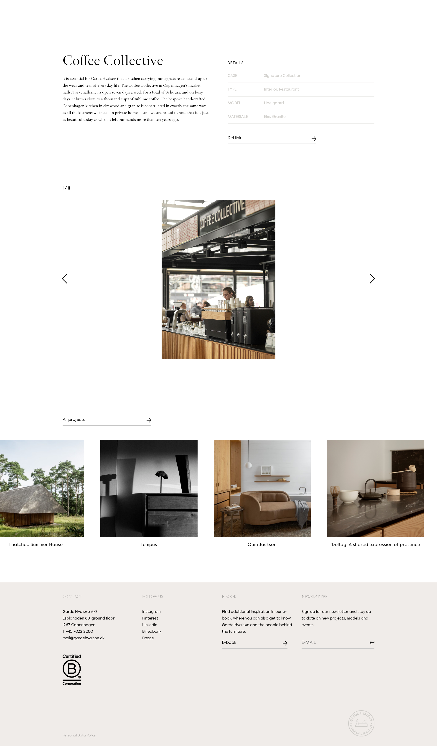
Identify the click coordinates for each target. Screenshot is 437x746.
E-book (229, 642)
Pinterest (150, 618)
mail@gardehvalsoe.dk (83, 638)
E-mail (305, 639)
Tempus (120, 545)
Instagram (151, 612)
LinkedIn (149, 625)
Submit (368, 642)
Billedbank (151, 632)
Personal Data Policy (79, 735)
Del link (234, 138)
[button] (372, 279)
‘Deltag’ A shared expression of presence (346, 545)
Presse (148, 638)
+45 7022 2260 (79, 632)
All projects (74, 419)
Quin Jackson (232, 545)
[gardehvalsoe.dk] (361, 724)
